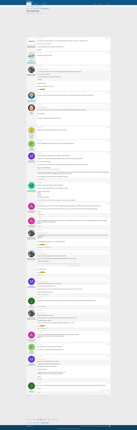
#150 (109, 203)
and (45, 247)
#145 (109, 104)
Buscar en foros (38, 6)
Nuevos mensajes (30, 6)
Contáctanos (83, 426)
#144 (109, 92)
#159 (109, 356)
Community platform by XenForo (68, 428)
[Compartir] (106, 38)
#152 (109, 230)
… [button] (33, 35)
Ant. (29, 35)
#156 (109, 310)
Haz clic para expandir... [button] (73, 265)
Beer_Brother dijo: (42, 107)
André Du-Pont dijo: (42, 281)
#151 (109, 218)
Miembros (43, 3)
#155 (109, 298)
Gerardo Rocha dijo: (42, 69)
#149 (109, 182)
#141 (109, 38)
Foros (28, 3)
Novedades (35, 3)
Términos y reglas (90, 426)
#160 (109, 383)
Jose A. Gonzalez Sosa (32, 13)
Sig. (45, 35)
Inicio (107, 426)
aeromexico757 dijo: (42, 233)
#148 (109, 153)
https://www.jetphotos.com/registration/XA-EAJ (50, 169)
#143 (109, 66)
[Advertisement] (68, 24)
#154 (109, 278)
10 (42, 35)
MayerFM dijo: (41, 253)
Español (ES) (30, 426)
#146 (109, 127)
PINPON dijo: (41, 359)
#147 (109, 141)
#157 (109, 332)
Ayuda (103, 426)
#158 (109, 344)
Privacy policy (98, 426)
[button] (39, 3)
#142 (109, 53)
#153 (109, 251)
